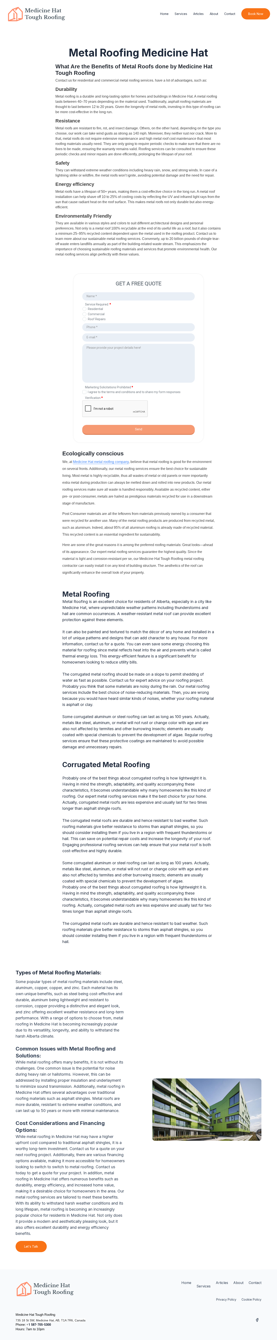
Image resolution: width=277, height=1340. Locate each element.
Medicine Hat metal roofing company (101, 462)
